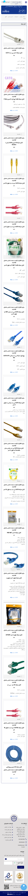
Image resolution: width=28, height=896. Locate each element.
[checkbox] (19, 44)
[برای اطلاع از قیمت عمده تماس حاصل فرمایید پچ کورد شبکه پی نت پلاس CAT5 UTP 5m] (14, 339)
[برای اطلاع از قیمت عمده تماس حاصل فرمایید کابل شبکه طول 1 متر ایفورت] (14, 562)
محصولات (16, 17)
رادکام (14, 894)
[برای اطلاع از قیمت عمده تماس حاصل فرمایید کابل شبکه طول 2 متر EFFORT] (14, 615)
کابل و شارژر (10, 17)
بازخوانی (14, 862)
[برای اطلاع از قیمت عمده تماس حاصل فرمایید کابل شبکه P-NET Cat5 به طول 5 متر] (14, 248)
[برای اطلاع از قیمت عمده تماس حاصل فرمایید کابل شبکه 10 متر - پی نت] (14, 668)
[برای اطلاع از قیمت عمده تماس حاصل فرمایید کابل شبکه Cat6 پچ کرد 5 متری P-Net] (14, 84)
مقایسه (18, 44)
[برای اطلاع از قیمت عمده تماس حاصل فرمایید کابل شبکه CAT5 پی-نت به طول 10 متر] (14, 473)
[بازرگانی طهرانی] (22, 10)
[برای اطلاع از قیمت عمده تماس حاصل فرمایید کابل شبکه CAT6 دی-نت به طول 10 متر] (14, 166)
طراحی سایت (18, 894)
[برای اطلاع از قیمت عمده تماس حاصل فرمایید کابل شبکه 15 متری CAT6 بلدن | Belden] (14, 125)
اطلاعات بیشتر (14, 71)
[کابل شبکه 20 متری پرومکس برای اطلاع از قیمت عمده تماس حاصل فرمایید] (14, 754)
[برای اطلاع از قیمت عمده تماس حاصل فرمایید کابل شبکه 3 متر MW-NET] (14, 517)
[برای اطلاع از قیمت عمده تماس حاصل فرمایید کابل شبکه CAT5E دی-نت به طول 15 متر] (14, 711)
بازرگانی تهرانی (22, 17)
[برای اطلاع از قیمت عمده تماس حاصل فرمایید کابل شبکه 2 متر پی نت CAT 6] (14, 37)
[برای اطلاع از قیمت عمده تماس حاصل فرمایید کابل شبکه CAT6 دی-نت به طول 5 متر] (14, 209)
